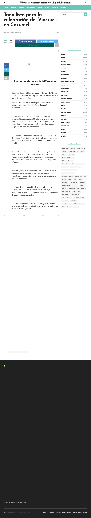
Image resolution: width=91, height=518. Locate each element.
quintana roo (75, 194)
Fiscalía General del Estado (69, 163)
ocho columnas (73, 182)
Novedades (65, 182)
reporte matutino (66, 197)
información (81, 163)
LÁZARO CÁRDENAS (66, 102)
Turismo (21, 7)
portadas (82, 185)
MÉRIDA (63, 105)
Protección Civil (77, 191)
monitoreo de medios (67, 176)
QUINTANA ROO (31, 7)
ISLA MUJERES (64, 95)
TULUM (63, 129)
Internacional (65, 92)
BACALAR (63, 54)
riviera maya (65, 200)
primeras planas (66, 191)
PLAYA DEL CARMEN (66, 112)
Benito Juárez (65, 148)
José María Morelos (75, 167)
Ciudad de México (66, 64)
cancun (73, 148)
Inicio (6, 7)
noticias (80, 179)
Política (63, 115)
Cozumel (18, 352)
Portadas (64, 119)
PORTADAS (13, 7)
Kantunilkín (65, 170)
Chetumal (64, 151)
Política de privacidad (54, 512)
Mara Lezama (73, 170)
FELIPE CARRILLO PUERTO (67, 81)
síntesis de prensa (66, 203)
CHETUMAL (63, 61)
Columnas (63, 7)
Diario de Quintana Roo (68, 157)
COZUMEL (63, 71)
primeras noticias (81, 188)
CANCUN (12, 32)
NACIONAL (47, 7)
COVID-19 (82, 151)
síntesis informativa (79, 203)
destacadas (71, 154)
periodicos (82, 182)
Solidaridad (73, 200)
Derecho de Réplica (66, 512)
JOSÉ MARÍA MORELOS (66, 98)
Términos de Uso (77, 512)
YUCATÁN (40, 7)
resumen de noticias (78, 197)
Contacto (85, 512)
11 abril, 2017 (18, 32)
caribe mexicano (81, 148)
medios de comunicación (68, 173)
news (75, 179)
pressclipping (71, 188)
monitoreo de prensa (80, 176)
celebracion (11, 352)
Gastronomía (65, 88)
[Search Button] (85, 14)
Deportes (55, 7)
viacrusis (25, 352)
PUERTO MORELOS (65, 122)
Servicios (44, 512)
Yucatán (63, 136)
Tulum (63, 206)
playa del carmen (66, 185)
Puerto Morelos (66, 194)
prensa (64, 188)
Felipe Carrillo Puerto (67, 160)
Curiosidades (65, 75)
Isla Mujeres (65, 167)
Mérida (64, 179)
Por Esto (75, 185)
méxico (69, 179)
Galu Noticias (65, 85)
